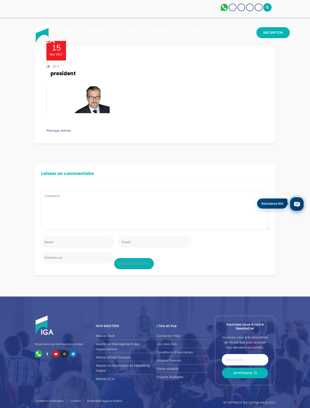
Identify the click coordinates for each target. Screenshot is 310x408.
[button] (267, 7)
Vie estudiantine (79, 34)
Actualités (109, 7)
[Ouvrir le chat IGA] (297, 204)
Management (98, 31)
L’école (67, 31)
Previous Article (58, 130)
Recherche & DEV (81, 7)
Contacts (189, 7)
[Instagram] (250, 7)
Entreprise (196, 31)
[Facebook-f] (47, 354)
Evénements (133, 7)
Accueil (56, 7)
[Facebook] (232, 7)
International (163, 31)
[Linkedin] (258, 7)
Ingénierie (131, 31)
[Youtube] (241, 7)
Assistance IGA (272, 204)
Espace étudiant (162, 7)
